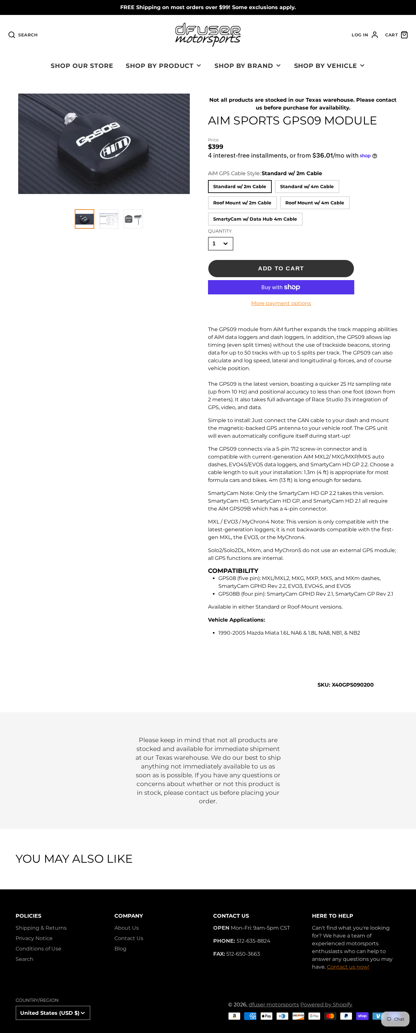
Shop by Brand (243, 66)
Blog (120, 949)
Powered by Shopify (326, 1004)
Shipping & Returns (41, 928)
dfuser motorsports (274, 1004)
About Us (126, 928)
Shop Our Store (82, 66)
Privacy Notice (34, 938)
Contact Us (128, 938)
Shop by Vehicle (325, 66)
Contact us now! (348, 967)
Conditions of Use (38, 949)
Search (24, 959)
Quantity (220, 231)
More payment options (281, 303)
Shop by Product (160, 66)
